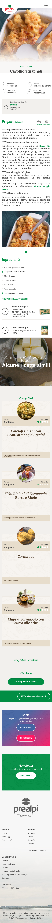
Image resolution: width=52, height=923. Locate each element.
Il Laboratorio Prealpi (11, 871)
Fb (8, 888)
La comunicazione (9, 864)
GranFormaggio (15, 455)
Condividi (46, 124)
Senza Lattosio (30, 518)
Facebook (27, 727)
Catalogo (5, 878)
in (17, 888)
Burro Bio (44, 146)
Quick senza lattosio (17, 518)
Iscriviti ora (27, 775)
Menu (46, 5)
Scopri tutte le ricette (27, 682)
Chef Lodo (26, 673)
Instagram (27, 738)
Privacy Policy (36, 918)
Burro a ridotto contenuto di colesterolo (22, 456)
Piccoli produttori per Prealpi (14, 875)
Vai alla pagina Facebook (34, 696)
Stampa (39, 124)
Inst (12, 888)
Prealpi (14, 105)
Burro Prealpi (14, 580)
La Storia (5, 861)
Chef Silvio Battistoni (26, 660)
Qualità (5, 868)
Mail (3, 888)
